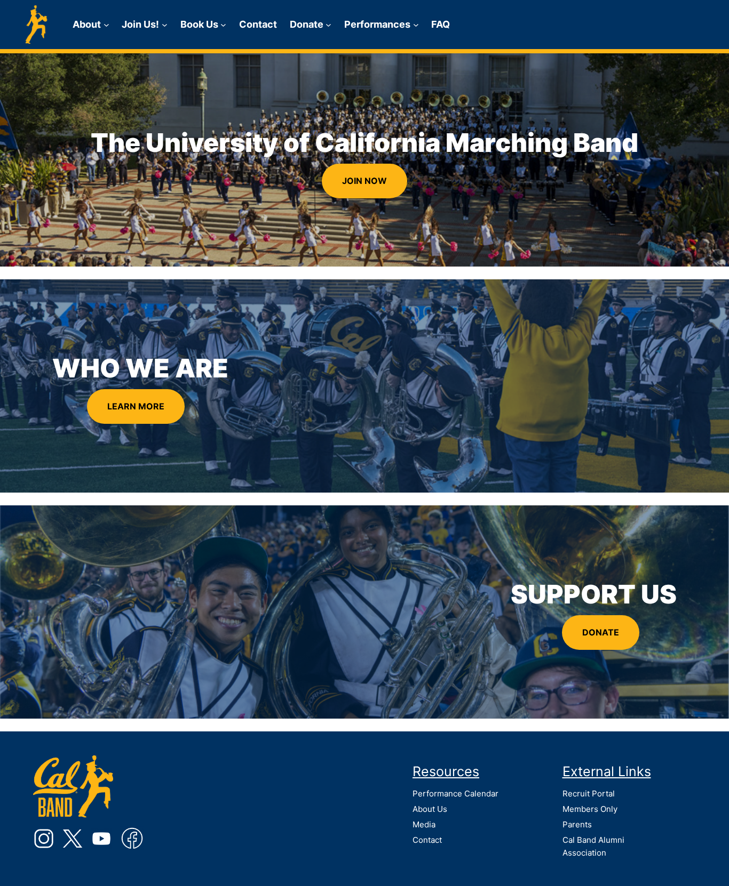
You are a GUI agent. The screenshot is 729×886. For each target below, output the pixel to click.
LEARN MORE (135, 406)
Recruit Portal (588, 793)
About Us (430, 809)
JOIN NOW (364, 180)
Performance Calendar (455, 793)
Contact (427, 840)
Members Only (589, 809)
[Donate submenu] (328, 25)
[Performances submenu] (416, 25)
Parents (577, 824)
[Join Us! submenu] (165, 25)
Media (424, 824)
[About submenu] (106, 25)
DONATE (600, 632)
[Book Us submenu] (223, 25)
